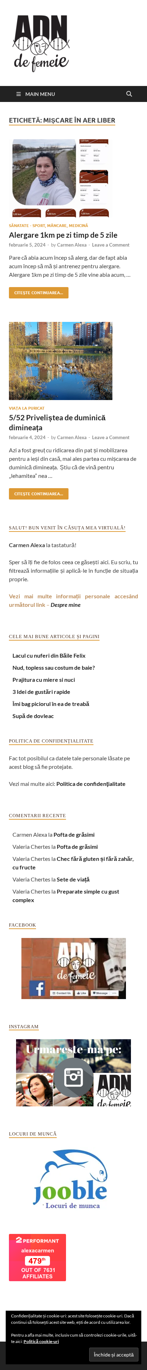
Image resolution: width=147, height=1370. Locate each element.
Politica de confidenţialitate (91, 783)
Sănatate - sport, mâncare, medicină (48, 225)
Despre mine (66, 604)
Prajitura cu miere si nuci (43, 679)
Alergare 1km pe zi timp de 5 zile (63, 234)
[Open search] (129, 94)
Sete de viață (73, 879)
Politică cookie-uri (41, 1341)
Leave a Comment (111, 245)
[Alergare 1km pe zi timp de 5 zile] (73, 178)
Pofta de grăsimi (74, 834)
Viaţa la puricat (27, 408)
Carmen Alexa (72, 245)
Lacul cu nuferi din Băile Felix (49, 655)
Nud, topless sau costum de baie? (53, 667)
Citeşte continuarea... (36, 291)
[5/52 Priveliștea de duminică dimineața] (73, 361)
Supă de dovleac (33, 715)
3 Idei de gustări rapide (41, 691)
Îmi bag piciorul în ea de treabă (50, 703)
